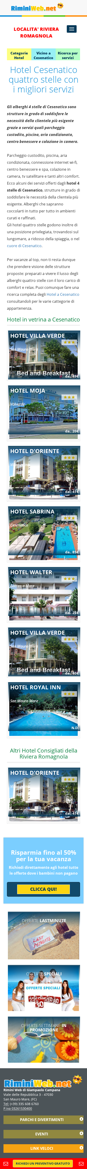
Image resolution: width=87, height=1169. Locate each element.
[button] (43, 1163)
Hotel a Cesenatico (63, 294)
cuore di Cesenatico (24, 245)
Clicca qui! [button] (43, 889)
